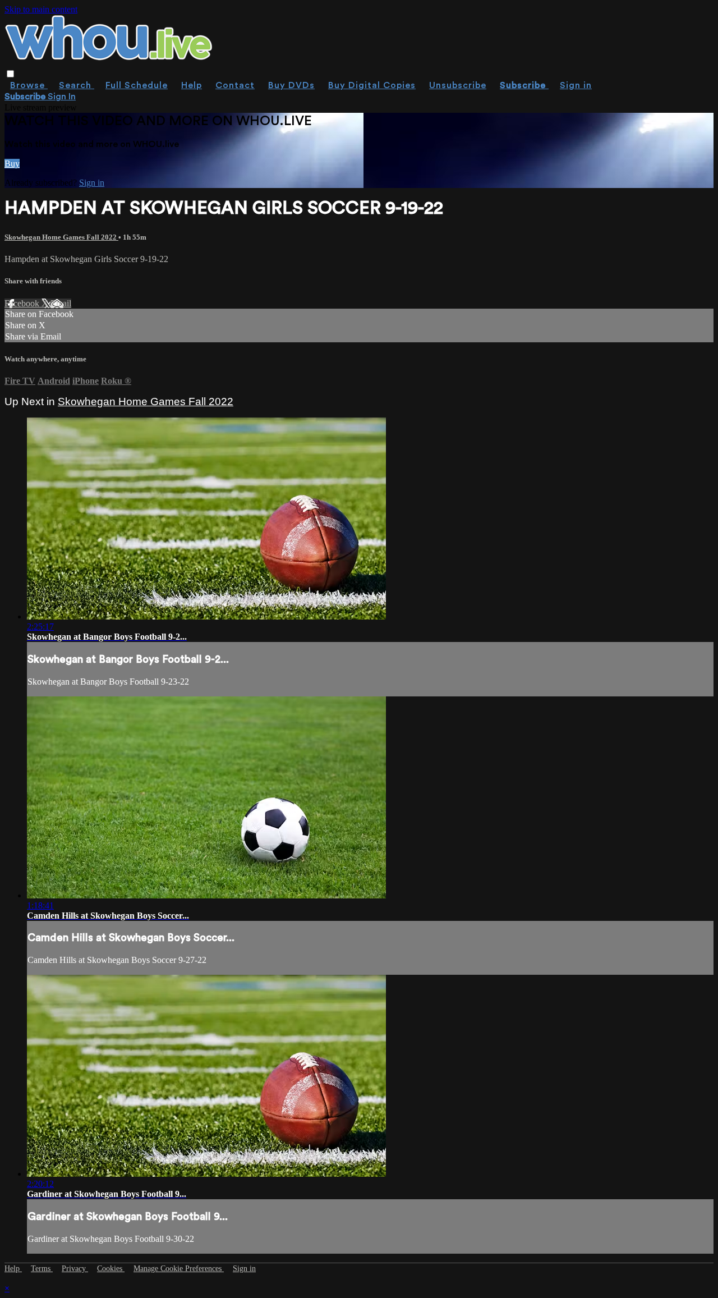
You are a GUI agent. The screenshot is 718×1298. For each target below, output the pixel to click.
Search (76, 85)
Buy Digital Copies (372, 85)
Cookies (111, 1268)
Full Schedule (136, 85)
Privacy (75, 1268)
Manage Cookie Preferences (179, 1268)
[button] (10, 73)
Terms (42, 1268)
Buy (12, 163)
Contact (235, 85)
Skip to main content (40, 9)
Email (60, 303)
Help (191, 85)
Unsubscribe (457, 85)
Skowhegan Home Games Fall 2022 (61, 237)
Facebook (23, 303)
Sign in (576, 85)
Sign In (62, 96)
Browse (29, 85)
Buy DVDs (291, 85)
